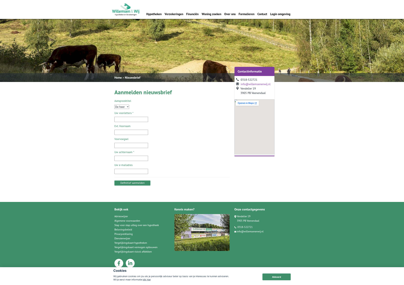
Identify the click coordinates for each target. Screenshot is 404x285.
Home (118, 77)
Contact (262, 14)
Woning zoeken (211, 14)
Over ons (230, 14)
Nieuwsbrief (132, 77)
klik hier (147, 279)
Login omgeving (280, 14)
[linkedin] (130, 263)
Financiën (192, 14)
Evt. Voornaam (122, 126)
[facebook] (118, 263)
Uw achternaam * (124, 152)
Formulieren (246, 14)
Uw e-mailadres (123, 165)
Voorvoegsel (121, 139)
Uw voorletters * (123, 113)
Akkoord (276, 277)
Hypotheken (154, 14)
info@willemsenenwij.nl (255, 84)
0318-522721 (245, 227)
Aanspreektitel (122, 101)
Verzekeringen (174, 14)
